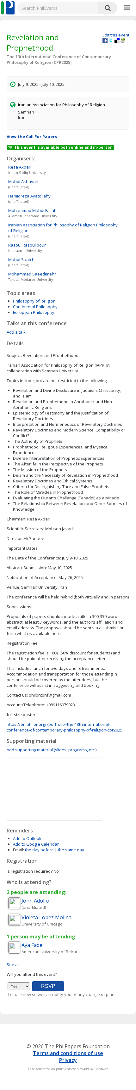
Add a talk (16, 332)
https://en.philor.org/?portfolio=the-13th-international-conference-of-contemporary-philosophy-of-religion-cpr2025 (64, 727)
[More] (127, 8)
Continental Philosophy (35, 306)
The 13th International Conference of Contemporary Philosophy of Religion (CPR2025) (59, 59)
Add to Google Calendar (36, 844)
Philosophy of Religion (34, 301)
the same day (71, 850)
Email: (18, 850)
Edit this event (115, 35)
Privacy (68, 1060)
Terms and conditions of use (68, 1053)
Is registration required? (30, 871)
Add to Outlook (27, 838)
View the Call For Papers (32, 136)
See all (13, 964)
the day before (39, 850)
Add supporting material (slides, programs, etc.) (51, 750)
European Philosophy (33, 312)
